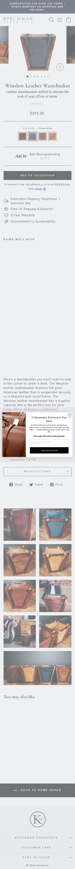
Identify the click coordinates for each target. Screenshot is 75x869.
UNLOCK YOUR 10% (49, 450)
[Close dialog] (70, 415)
